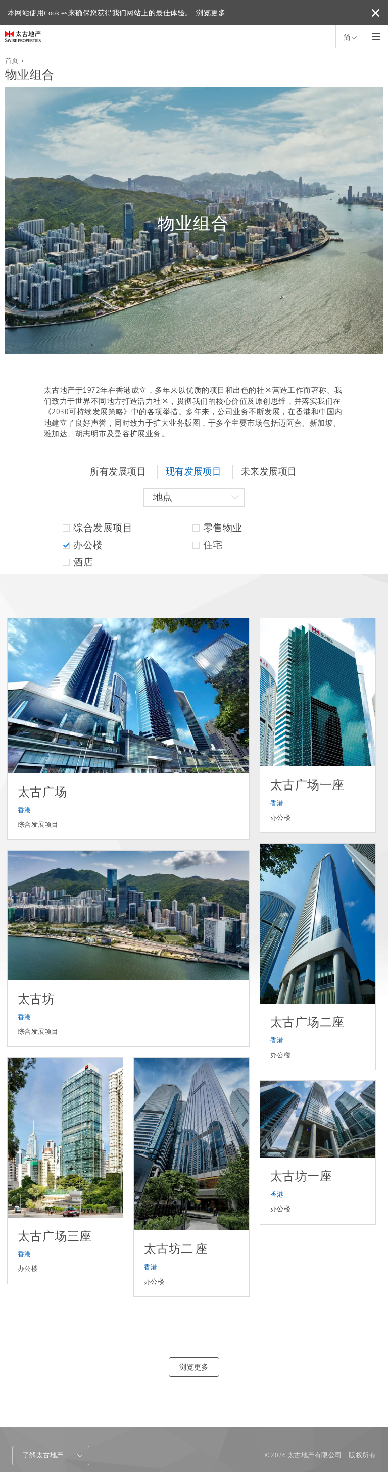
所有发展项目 (118, 471)
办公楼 (88, 545)
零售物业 (223, 527)
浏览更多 (210, 13)
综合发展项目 (102, 527)
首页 (12, 60)
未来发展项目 (269, 471)
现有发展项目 (194, 471)
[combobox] (194, 497)
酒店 (83, 562)
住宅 (213, 545)
